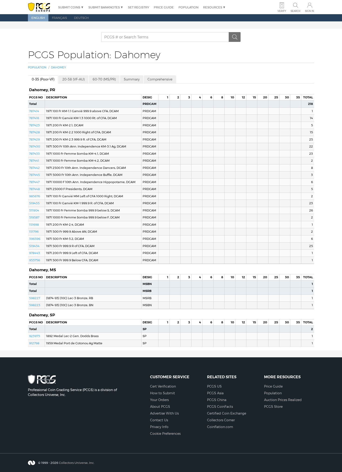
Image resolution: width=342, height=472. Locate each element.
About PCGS (160, 407)
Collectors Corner (221, 420)
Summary (132, 79)
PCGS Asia (215, 393)
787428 (34, 132)
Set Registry (138, 7)
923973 (34, 336)
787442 (34, 168)
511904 (34, 210)
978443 (34, 253)
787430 (34, 146)
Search (295, 11)
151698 (34, 224)
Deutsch (81, 18)
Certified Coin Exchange (226, 413)
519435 (34, 203)
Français (59, 18)
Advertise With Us (164, 413)
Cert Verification (163, 386)
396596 (34, 239)
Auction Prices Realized (283, 400)
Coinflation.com (220, 427)
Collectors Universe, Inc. (76, 462)
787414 (34, 111)
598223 (34, 305)
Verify (282, 11)
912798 (34, 343)
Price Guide (164, 7)
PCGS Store (273, 407)
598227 (34, 298)
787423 (34, 125)
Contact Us (159, 420)
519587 (34, 217)
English (38, 18)
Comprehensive (160, 79)
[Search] (235, 37)
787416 (34, 118)
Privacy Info (159, 427)
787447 (34, 182)
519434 (34, 246)
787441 (34, 160)
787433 (34, 153)
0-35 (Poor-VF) (43, 79)
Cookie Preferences (165, 434)
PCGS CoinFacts (220, 407)
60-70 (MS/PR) (104, 79)
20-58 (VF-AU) (73, 79)
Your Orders (159, 400)
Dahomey (58, 67)
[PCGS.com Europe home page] (41, 7)
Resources (212, 7)
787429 (34, 139)
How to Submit (162, 393)
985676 (34, 196)
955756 (34, 260)
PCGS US (214, 386)
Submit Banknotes (104, 7)
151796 (34, 231)
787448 (34, 189)
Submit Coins (69, 7)
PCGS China (216, 400)
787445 (34, 175)
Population (188, 7)
